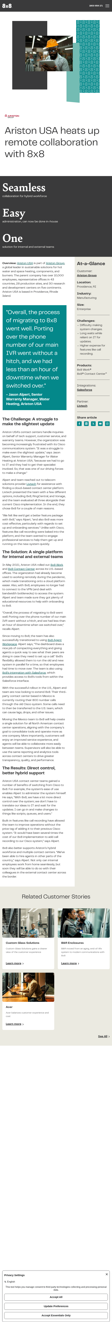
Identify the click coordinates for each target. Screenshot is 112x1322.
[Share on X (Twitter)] (93, 423)
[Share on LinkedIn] (86, 423)
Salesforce (84, 390)
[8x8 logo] (7, 5)
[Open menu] (107, 5)
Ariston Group (87, 275)
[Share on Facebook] (79, 423)
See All (102, 1036)
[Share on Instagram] (107, 423)
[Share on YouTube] (100, 423)
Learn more (15, 964)
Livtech (82, 406)
